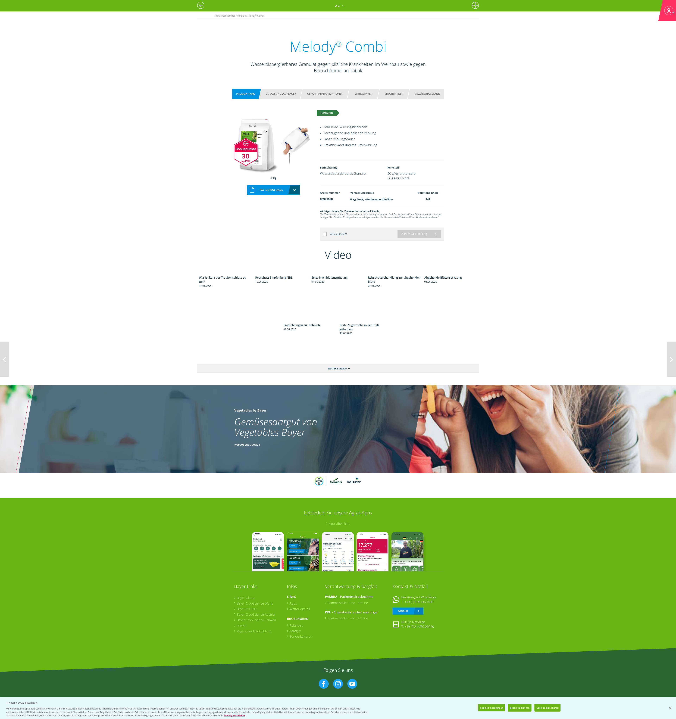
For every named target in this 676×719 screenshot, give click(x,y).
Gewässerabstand (427, 93)
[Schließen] (670, 708)
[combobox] (273, 190)
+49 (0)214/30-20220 (419, 626)
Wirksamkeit (364, 93)
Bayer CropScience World (255, 603)
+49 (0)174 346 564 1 (419, 602)
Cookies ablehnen (520, 707)
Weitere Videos (337, 368)
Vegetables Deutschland (254, 631)
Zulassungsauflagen (281, 93)
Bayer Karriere (247, 609)
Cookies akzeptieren (547, 707)
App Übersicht (339, 523)
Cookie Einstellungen (491, 707)
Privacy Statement (234, 715)
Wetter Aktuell (300, 609)
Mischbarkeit (394, 93)
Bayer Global (246, 598)
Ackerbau (296, 625)
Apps (293, 603)
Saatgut (295, 631)
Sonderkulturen (301, 636)
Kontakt (403, 611)
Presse (241, 626)
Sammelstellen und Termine (348, 603)
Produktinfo (245, 93)
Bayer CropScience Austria (256, 614)
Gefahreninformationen (325, 93)
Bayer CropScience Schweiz (256, 620)
